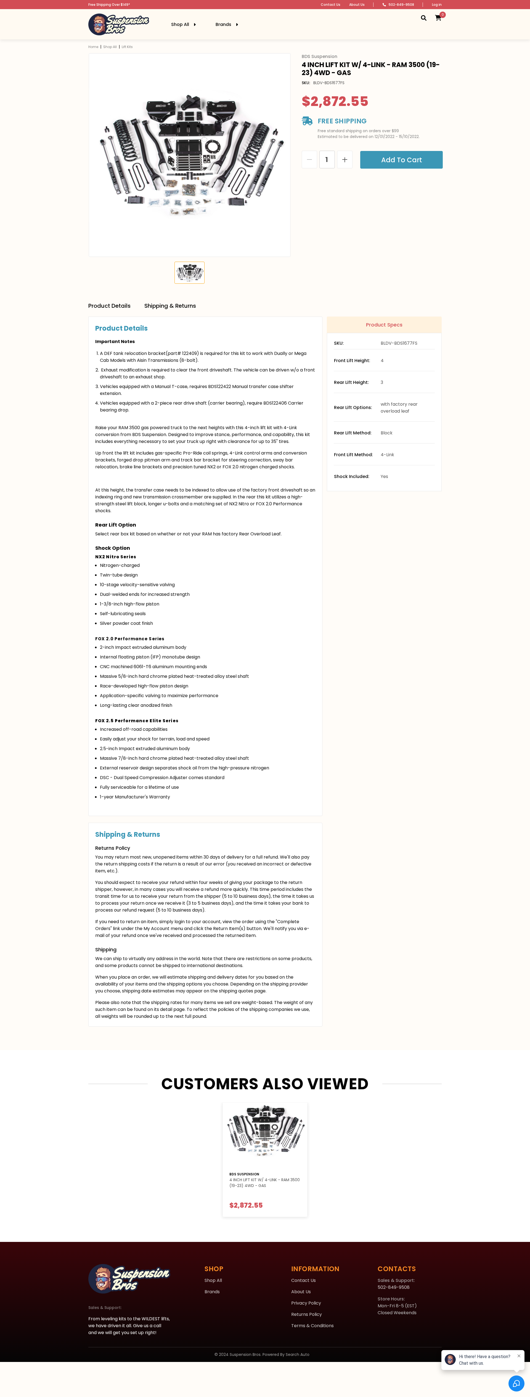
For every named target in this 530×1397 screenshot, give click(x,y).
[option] (189, 155)
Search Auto (297, 1354)
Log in (437, 4)
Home (93, 46)
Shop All (110, 46)
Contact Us (330, 4)
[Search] (423, 18)
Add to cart (400, 159)
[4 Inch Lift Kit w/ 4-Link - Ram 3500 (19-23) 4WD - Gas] (265, 1135)
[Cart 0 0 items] (438, 18)
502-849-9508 (401, 4)
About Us (357, 4)
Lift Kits (127, 46)
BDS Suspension (244, 1174)
